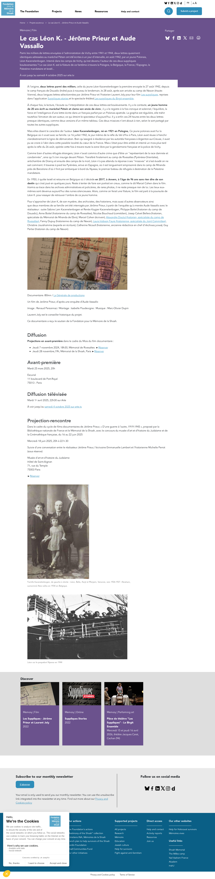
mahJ (171, 865)
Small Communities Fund (80, 849)
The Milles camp (177, 853)
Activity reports (154, 833)
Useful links (175, 841)
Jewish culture (122, 845)
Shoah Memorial (177, 849)
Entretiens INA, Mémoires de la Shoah (87, 837)
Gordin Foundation (77, 845)
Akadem (173, 861)
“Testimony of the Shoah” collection (85, 833)
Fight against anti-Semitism (128, 853)
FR (188, 3)
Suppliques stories (58, 99)
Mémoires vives (176, 833)
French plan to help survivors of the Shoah (89, 841)
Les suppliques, (150, 95)
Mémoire (119, 837)
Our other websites (180, 821)
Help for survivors (123, 849)
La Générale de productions (69, 295)
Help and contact (130, 11)
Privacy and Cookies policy (103, 874)
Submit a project (189, 11)
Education (120, 841)
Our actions (74, 821)
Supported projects (126, 821)
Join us (150, 841)
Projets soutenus (37, 22)
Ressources (101, 12)
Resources (152, 837)
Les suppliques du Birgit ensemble (114, 99)
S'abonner (25, 784)
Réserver (103, 348)
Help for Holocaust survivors (183, 829)
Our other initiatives (77, 853)
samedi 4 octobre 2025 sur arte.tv (63, 407)
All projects (120, 829)
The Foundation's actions (80, 829)
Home (22, 22)
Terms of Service (127, 874)
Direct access (154, 821)
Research (119, 833)
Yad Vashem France (178, 857)
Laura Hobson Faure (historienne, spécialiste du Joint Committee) (129, 221)
